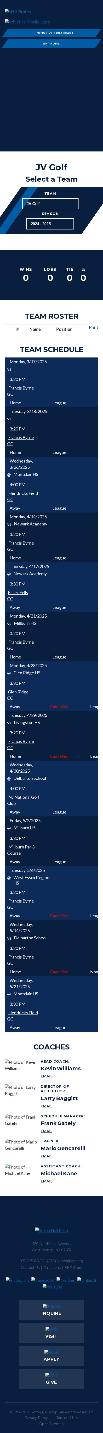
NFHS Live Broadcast (55, 33)
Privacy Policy (36, 1418)
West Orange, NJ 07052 (52, 1250)
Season (50, 214)
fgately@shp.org (63, 1130)
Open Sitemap (51, 1424)
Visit (51, 1336)
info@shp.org (72, 1261)
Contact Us (30, 1268)
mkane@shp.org (62, 1181)
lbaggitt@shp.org (68, 1106)
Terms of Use (67, 1418)
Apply (52, 1359)
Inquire (51, 1313)
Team (50, 194)
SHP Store (73, 1268)
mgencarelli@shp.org (63, 1156)
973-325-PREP (32, 1261)
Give (51, 1382)
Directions (52, 1268)
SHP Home (51, 43)
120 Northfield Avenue (51, 1244)
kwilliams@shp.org (61, 1076)
